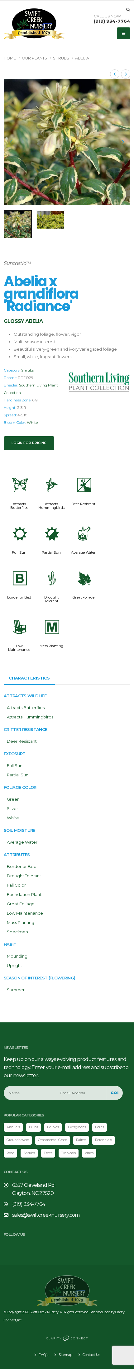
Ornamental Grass (52, 1140)
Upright (14, 965)
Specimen (17, 931)
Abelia (82, 58)
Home (10, 58)
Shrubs (61, 58)
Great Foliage (83, 597)
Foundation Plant (24, 894)
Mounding (17, 956)
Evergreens (77, 1127)
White (32, 422)
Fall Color (16, 885)
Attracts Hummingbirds (51, 506)
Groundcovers (18, 1140)
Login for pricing (29, 443)
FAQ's (43, 1355)
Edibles (53, 1127)
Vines (89, 1153)
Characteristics (29, 677)
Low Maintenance (19, 648)
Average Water (83, 552)
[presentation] (11, 142)
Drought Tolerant (51, 599)
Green (13, 799)
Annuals (13, 1127)
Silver (12, 808)
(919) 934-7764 (112, 21)
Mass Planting (51, 646)
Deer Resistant (83, 504)
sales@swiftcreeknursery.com (45, 1215)
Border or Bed (19, 597)
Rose (10, 1153)
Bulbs (33, 1127)
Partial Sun (51, 552)
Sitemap (65, 1355)
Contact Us (91, 1355)
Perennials (103, 1140)
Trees (48, 1153)
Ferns (99, 1127)
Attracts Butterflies (19, 506)
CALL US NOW (107, 16)
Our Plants (34, 58)
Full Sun (19, 552)
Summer (16, 989)
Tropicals (68, 1153)
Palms (81, 1140)
